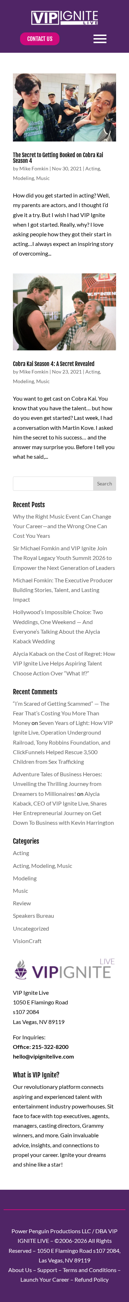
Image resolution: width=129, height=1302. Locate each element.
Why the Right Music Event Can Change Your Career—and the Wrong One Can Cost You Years (62, 526)
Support (47, 1269)
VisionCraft (27, 940)
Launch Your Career (44, 1279)
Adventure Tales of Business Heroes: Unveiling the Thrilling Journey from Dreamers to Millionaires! (57, 784)
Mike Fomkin (33, 168)
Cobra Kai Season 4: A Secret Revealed (54, 363)
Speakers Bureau (33, 915)
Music (43, 178)
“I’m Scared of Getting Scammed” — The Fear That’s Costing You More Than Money (61, 713)
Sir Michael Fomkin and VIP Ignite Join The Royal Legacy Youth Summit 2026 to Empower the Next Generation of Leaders (64, 558)
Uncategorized (31, 928)
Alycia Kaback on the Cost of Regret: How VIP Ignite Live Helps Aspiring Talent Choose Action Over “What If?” (64, 663)
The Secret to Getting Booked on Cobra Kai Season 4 (58, 157)
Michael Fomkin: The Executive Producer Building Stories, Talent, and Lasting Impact (63, 590)
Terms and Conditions (89, 1269)
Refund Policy (92, 1279)
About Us (20, 1269)
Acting (92, 168)
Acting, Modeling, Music (42, 865)
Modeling (23, 178)
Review (22, 903)
